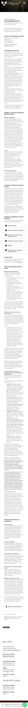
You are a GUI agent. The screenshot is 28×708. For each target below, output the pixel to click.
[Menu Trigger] (24, 3)
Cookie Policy (20, 262)
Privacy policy (19, 706)
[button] (24, 704)
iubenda (5, 616)
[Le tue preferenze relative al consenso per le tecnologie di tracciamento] (2, 705)
